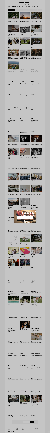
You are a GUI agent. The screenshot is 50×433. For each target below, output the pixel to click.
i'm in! (25, 220)
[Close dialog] (35, 211)
